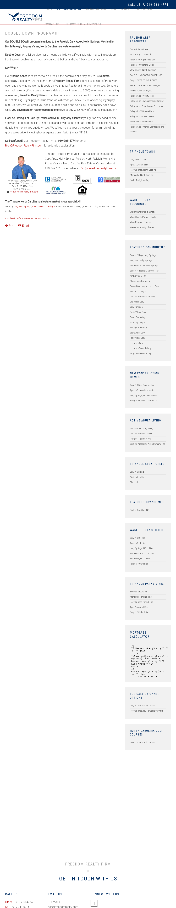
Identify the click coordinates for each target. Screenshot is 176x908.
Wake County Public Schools (143, 212)
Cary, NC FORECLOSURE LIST (143, 80)
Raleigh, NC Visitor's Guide (142, 65)
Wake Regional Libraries (140, 222)
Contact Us (52, 24)
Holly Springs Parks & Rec (141, 602)
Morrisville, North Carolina (141, 175)
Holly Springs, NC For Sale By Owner (146, 711)
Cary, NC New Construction (142, 385)
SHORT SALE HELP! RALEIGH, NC (145, 85)
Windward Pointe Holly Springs (144, 265)
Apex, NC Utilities (138, 543)
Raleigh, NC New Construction (143, 400)
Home (48, 9)
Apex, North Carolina (139, 165)
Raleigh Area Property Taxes (142, 96)
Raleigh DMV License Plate (141, 111)
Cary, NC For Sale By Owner (142, 706)
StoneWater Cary (137, 333)
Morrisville (42, 206)
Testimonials (143, 9)
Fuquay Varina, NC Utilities (142, 553)
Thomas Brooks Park (139, 592)
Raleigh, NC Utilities (139, 564)
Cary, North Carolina (139, 159)
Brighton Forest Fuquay (140, 353)
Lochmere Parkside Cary (140, 348)
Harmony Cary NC (138, 322)
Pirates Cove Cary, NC (139, 510)
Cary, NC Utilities (137, 538)
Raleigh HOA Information (141, 122)
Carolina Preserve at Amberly (142, 296)
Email (25, 225)
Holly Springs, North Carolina (143, 170)
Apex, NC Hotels (137, 477)
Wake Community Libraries (142, 227)
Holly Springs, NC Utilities (141, 548)
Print (11, 225)
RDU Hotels (135, 482)
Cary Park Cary (136, 307)
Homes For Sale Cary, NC (141, 91)
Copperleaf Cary (137, 302)
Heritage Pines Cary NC (140, 439)
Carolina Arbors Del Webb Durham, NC (147, 444)
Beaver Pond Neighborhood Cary (144, 286)
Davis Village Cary (138, 312)
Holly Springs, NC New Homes (143, 395)
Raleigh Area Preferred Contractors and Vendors (147, 129)
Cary (16, 206)
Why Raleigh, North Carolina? (143, 70)
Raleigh (51, 206)
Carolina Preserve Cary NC (141, 433)
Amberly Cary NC (138, 276)
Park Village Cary (137, 338)
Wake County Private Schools (143, 217)
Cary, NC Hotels (137, 472)
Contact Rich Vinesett (139, 49)
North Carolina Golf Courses (142, 742)
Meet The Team (120, 9)
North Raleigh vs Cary (140, 180)
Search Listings (96, 9)
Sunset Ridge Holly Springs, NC (144, 271)
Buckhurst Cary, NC (139, 291)
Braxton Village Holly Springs (143, 255)
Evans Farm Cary (137, 317)
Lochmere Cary (136, 343)
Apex (34, 206)
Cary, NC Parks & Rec (139, 612)
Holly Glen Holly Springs (141, 260)
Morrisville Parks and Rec (141, 597)
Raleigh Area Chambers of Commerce (146, 106)
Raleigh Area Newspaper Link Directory (147, 101)
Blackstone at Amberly (140, 281)
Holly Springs (25, 206)
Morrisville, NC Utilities (140, 558)
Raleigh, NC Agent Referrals (142, 60)
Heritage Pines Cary (138, 327)
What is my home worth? (141, 54)
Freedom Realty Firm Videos (82, 24)
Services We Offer (69, 9)
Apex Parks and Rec (139, 607)
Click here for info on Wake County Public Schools (27, 218)
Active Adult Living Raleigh (142, 428)
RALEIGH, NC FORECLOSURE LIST (146, 75)
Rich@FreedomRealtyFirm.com (24, 145)
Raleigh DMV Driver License (142, 116)
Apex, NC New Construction (142, 390)
